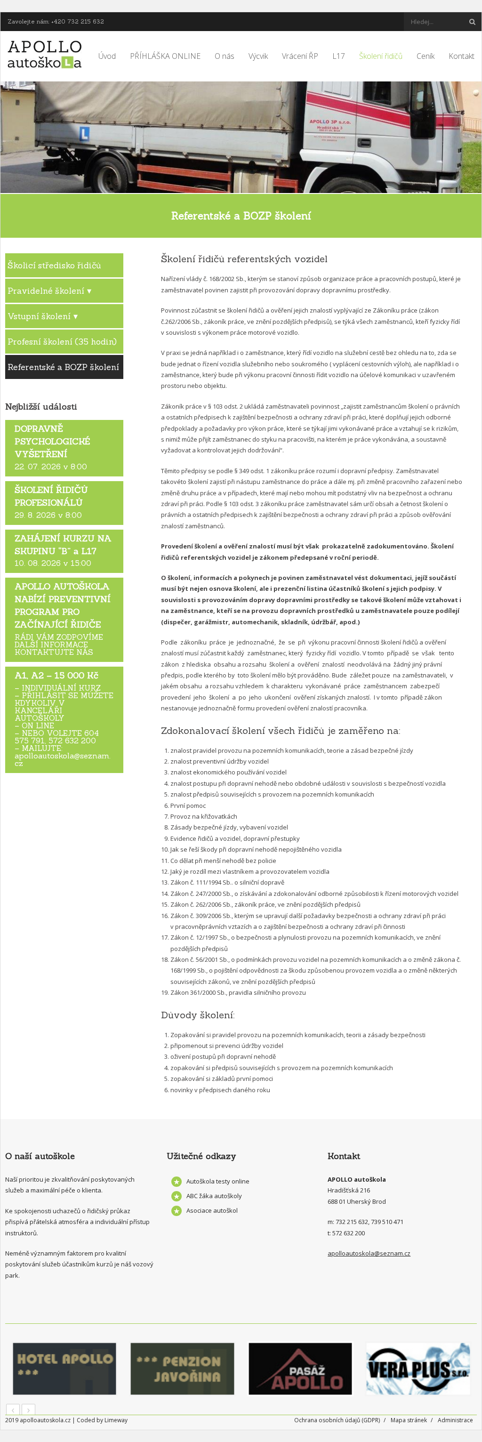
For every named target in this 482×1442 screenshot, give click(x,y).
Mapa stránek (409, 1420)
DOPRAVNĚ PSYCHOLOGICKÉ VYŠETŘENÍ (52, 441)
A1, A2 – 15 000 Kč (56, 675)
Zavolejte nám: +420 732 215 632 (56, 21)
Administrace (455, 1420)
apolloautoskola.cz (45, 1420)
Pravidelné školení (46, 290)
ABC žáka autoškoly (214, 1196)
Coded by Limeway (102, 1420)
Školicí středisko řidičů (54, 265)
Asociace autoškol (212, 1210)
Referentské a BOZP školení (63, 367)
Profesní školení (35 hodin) (62, 341)
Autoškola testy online (217, 1181)
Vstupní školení (39, 316)
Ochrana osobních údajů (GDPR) (337, 1420)
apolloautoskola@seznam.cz (369, 1253)
